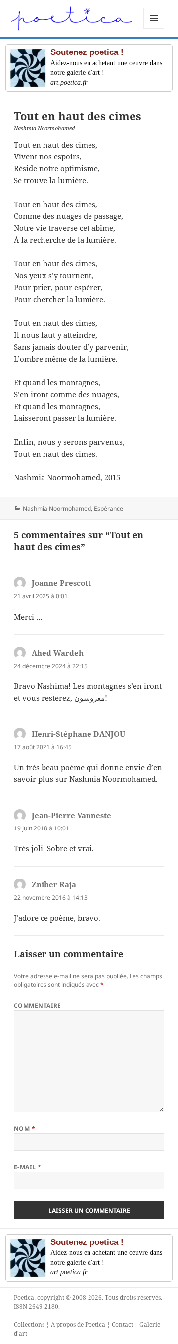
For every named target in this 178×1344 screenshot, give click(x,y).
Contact (122, 1324)
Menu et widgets (154, 28)
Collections (29, 1324)
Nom (24, 1128)
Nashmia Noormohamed (57, 508)
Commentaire (37, 1005)
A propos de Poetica (78, 1324)
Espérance (108, 508)
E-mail (28, 1167)
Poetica (24, 1297)
